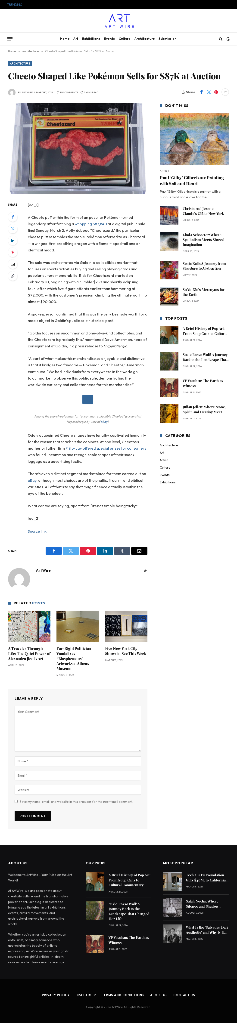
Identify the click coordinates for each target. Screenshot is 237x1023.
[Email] (12, 264)
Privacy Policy (56, 995)
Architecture (144, 39)
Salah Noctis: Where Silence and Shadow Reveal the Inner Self (203, 904)
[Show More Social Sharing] (225, 92)
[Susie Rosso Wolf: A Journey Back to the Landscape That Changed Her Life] (169, 361)
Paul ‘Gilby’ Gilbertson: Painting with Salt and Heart (192, 180)
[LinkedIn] (12, 240)
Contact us (184, 995)
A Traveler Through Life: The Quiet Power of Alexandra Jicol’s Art (29, 653)
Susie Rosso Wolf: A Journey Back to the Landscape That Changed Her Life (77, 5)
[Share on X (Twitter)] (208, 92)
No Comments (69, 92)
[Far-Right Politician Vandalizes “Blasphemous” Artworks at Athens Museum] (77, 626)
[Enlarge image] (87, 399)
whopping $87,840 (91, 223)
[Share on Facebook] (201, 92)
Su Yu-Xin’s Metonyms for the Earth (204, 292)
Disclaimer (85, 995)
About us (159, 995)
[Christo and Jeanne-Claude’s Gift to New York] (169, 215)
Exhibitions (91, 39)
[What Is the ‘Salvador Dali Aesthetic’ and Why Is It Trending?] (172, 933)
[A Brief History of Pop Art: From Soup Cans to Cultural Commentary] (169, 335)
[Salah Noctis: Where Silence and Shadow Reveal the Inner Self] (172, 907)
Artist (164, 170)
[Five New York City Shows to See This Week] (126, 626)
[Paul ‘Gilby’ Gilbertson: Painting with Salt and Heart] (194, 139)
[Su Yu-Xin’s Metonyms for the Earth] (169, 296)
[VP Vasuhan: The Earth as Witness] (169, 387)
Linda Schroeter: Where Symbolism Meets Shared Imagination (203, 239)
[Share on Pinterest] (216, 92)
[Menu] (9, 38)
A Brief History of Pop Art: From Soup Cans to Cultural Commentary (205, 331)
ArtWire (27, 92)
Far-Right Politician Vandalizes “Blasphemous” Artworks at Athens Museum (73, 658)
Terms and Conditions (123, 995)
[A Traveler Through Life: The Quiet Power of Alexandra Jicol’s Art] (29, 626)
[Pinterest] (12, 252)
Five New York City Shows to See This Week (125, 651)
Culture (125, 39)
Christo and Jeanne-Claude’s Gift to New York (204, 211)
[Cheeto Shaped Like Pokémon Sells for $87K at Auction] (77, 148)
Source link (37, 531)
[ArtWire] (118, 20)
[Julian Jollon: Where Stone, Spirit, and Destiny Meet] (169, 413)
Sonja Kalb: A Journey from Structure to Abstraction (204, 266)
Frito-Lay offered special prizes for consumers (105, 448)
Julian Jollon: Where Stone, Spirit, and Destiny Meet (204, 409)
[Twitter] (12, 228)
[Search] (220, 39)
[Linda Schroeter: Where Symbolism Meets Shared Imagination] (169, 241)
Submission (168, 39)
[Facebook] (12, 217)
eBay (104, 421)
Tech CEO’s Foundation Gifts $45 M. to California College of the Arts (205, 878)
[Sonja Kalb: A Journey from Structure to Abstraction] (169, 270)
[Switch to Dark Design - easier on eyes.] (227, 39)
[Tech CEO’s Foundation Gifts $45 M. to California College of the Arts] (172, 881)
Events (109, 39)
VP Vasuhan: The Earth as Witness (203, 383)
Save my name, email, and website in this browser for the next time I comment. (76, 802)
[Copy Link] (12, 276)
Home (65, 39)
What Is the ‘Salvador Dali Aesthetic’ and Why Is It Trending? (207, 930)
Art (75, 39)
